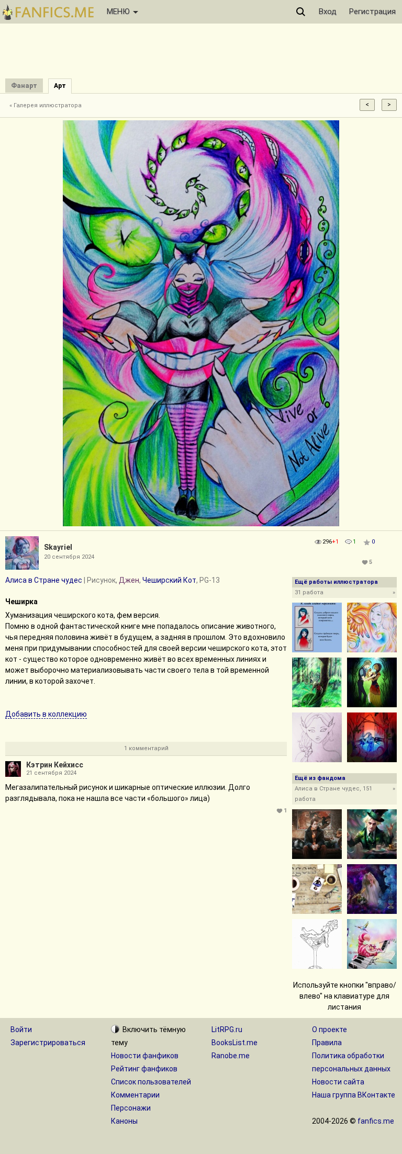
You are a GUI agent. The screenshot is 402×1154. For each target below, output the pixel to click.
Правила (327, 1042)
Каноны (124, 1121)
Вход (328, 11)
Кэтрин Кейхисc (54, 765)
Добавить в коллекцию (46, 714)
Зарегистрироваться (47, 1042)
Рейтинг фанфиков (144, 1069)
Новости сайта (338, 1082)
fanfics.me (376, 1121)
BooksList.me (234, 1042)
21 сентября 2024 (51, 773)
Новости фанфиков (144, 1055)
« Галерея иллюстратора (45, 105)
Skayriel (58, 547)
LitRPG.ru (226, 1029)
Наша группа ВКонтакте (353, 1095)
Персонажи (131, 1108)
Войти (21, 1029)
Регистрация (372, 11)
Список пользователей (151, 1082)
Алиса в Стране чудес (43, 580)
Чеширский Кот (169, 580)
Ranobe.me (230, 1055)
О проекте (329, 1029)
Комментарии (135, 1095)
